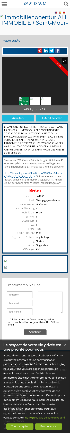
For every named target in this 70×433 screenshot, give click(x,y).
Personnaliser (48, 426)
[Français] (56, 13)
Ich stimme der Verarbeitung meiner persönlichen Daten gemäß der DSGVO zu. (33, 320)
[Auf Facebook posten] (57, 50)
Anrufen (18, 118)
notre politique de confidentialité (45, 417)
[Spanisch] (60, 13)
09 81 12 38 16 (35, 4)
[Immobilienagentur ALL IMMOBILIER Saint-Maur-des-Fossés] (35, 29)
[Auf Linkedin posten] (45, 50)
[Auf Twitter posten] (51, 50)
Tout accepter (19, 426)
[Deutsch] (64, 13)
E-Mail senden (52, 118)
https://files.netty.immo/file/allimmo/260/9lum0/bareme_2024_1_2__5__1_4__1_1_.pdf (33, 174)
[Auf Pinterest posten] (40, 50)
